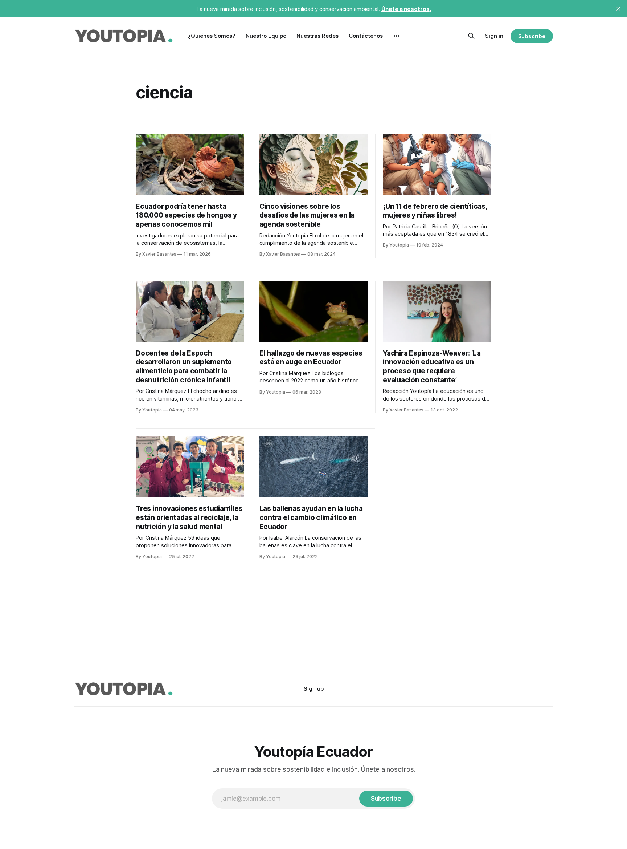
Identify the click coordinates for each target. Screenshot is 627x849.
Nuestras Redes (317, 35)
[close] (618, 9)
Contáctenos (366, 35)
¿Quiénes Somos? (211, 35)
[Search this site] (471, 36)
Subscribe (531, 36)
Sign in (494, 35)
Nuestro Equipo (266, 35)
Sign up (314, 688)
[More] (396, 36)
